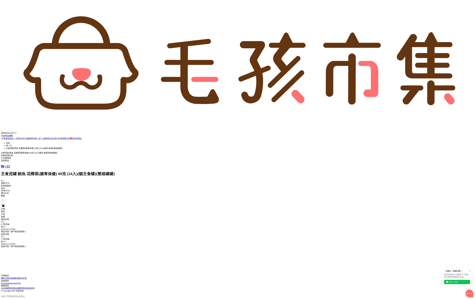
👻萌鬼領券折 (7, 138)
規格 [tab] (3, 217)
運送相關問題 (19, 288)
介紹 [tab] (3, 214)
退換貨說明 (30, 288)
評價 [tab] (3, 209)
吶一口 (9, 146)
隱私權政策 (18, 278)
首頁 (8, 143)
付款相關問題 (7, 288)
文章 (25, 278)
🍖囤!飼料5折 (64, 138)
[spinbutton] (4, 200)
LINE (18, 283)
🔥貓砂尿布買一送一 (33, 138)
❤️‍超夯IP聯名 (76, 138)
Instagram (12, 283)
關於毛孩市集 (7, 278)
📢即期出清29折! (50, 138)
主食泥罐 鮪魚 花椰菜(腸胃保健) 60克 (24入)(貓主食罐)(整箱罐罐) (34, 148)
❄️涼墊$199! (18, 138)
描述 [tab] (3, 211)
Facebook (5, 283)
